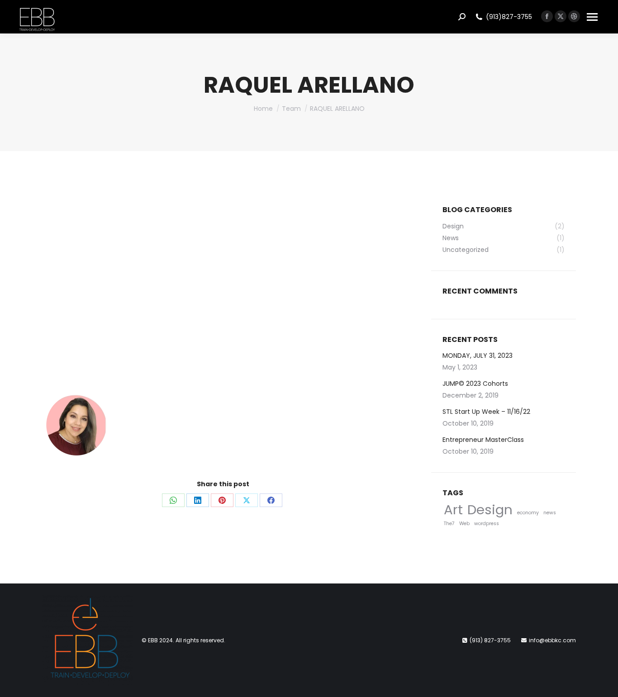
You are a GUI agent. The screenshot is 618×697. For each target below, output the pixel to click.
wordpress (486, 523)
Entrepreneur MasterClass (483, 439)
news (549, 512)
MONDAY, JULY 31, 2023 (477, 355)
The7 (449, 523)
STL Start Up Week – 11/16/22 (486, 411)
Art (453, 509)
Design (490, 509)
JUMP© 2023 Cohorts (475, 383)
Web (464, 523)
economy (528, 512)
